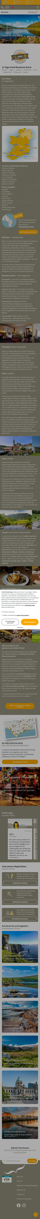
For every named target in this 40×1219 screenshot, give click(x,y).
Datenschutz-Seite (30, 605)
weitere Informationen (23, 615)
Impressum (20, 627)
